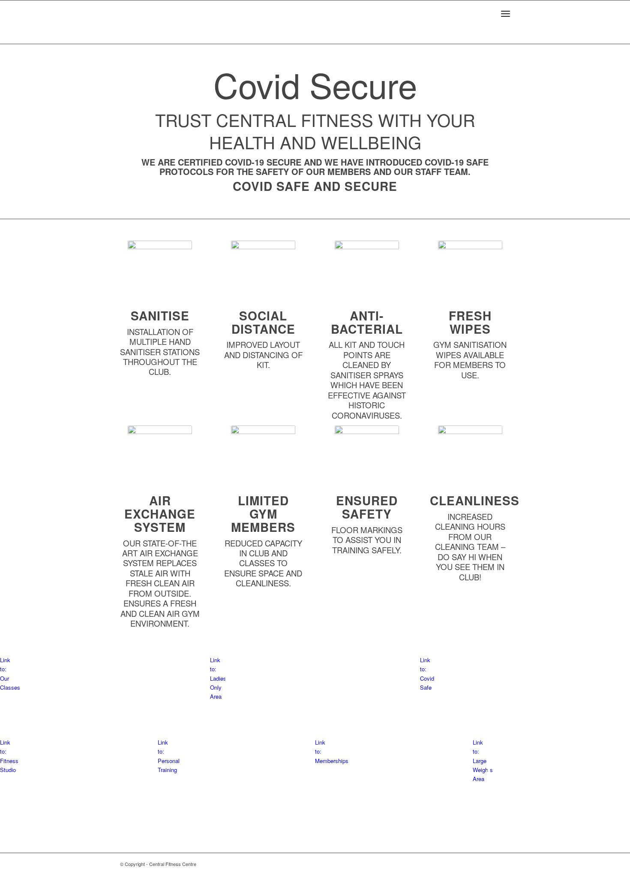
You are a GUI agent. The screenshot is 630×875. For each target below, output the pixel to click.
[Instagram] (503, 863)
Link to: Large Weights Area (483, 760)
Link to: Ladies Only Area (218, 678)
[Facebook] (490, 863)
